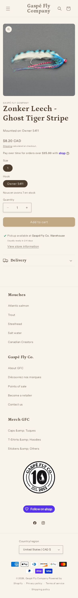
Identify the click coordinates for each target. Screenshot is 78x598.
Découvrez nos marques (24, 377)
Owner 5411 (15, 184)
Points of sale (17, 386)
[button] (8, 8)
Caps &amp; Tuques (22, 430)
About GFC (15, 368)
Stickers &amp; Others (23, 448)
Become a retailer (20, 395)
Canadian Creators (20, 342)
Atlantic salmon (18, 305)
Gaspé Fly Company (37, 578)
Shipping (7, 146)
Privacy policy (34, 583)
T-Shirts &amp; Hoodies (24, 439)
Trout (11, 315)
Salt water (15, 333)
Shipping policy (41, 589)
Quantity (8, 199)
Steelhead (15, 324)
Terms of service (55, 583)
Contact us (15, 404)
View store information (23, 246)
